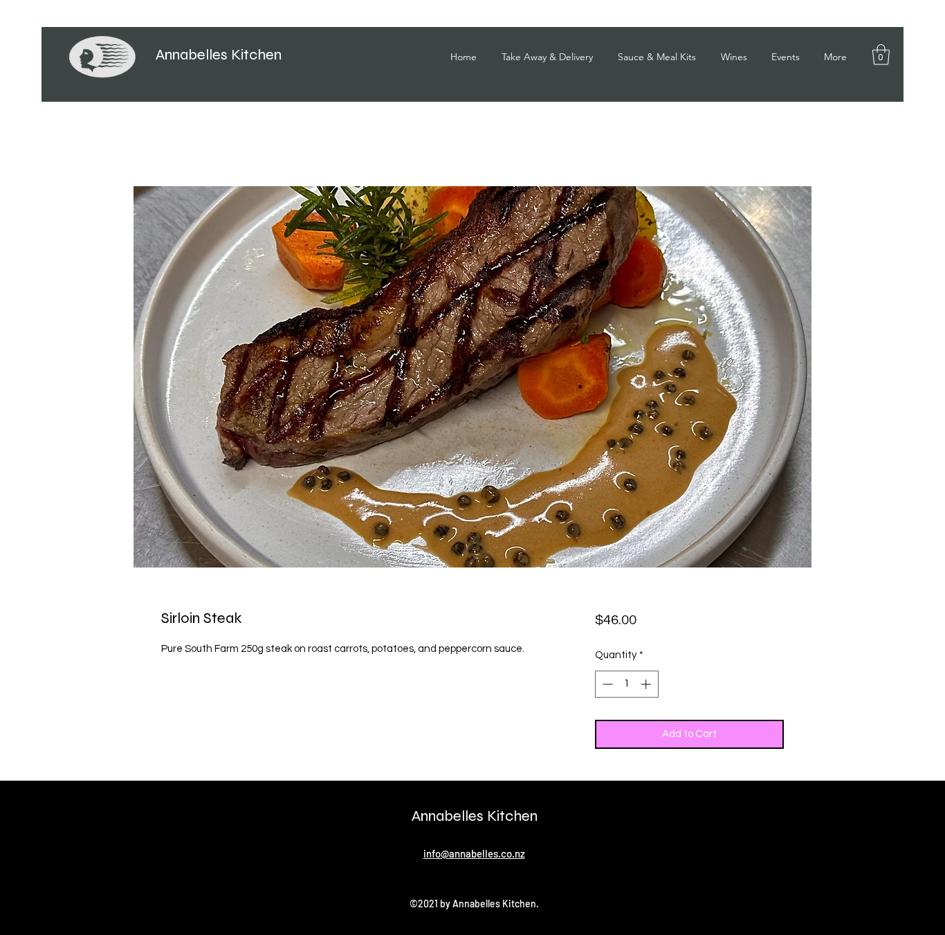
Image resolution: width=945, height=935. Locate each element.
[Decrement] (606, 684)
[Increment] (647, 684)
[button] (881, 54)
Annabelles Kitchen (219, 55)
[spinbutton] (626, 684)
